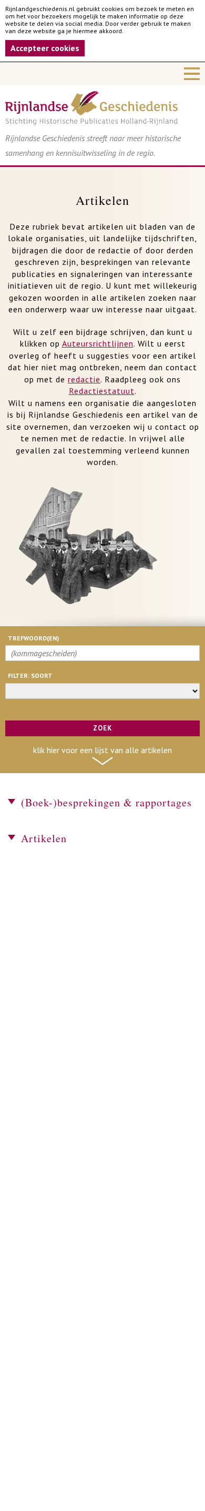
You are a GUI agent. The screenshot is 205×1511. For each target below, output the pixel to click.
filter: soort (30, 675)
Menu (102, 73)
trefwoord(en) (33, 638)
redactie (84, 379)
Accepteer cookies (45, 48)
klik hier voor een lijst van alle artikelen (102, 750)
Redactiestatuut (102, 391)
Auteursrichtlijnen (98, 343)
